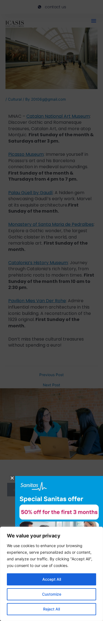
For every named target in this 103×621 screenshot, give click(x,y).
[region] (51, 574)
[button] (12, 478)
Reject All (51, 609)
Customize (51, 594)
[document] (51, 310)
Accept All (51, 579)
